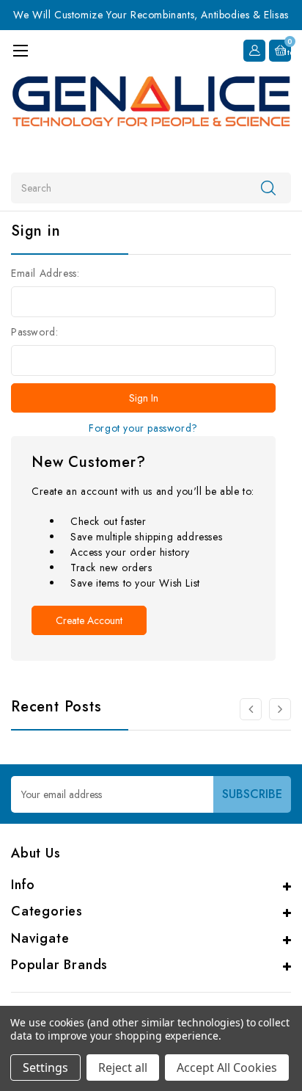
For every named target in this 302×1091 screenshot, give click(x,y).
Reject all (122, 1067)
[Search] (268, 187)
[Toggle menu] (20, 50)
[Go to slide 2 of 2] (251, 709)
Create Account (89, 620)
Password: (34, 332)
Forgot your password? (143, 428)
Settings (45, 1067)
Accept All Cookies (227, 1067)
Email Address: (45, 273)
